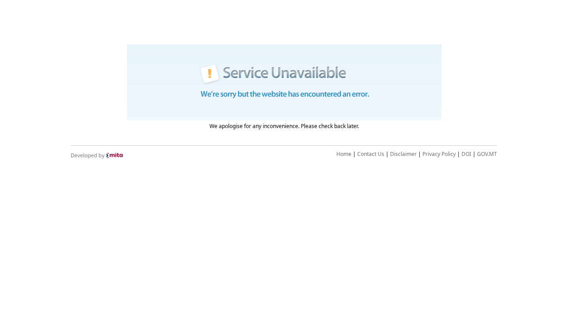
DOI (466, 154)
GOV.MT (487, 154)
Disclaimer (403, 154)
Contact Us (370, 154)
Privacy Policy (439, 154)
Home (343, 154)
